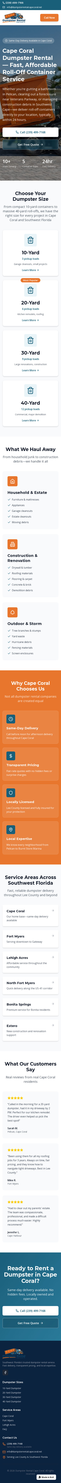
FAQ (5, 1429)
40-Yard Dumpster (12, 1401)
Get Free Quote (28, 144)
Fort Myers (8, 1420)
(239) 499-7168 (14, 1443)
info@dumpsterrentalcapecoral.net (24, 7)
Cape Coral (8, 1415)
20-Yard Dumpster (12, 1392)
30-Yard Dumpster (12, 1397)
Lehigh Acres (9, 1424)
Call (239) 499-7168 (32, 132)
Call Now (49, 17)
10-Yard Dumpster (12, 1388)
